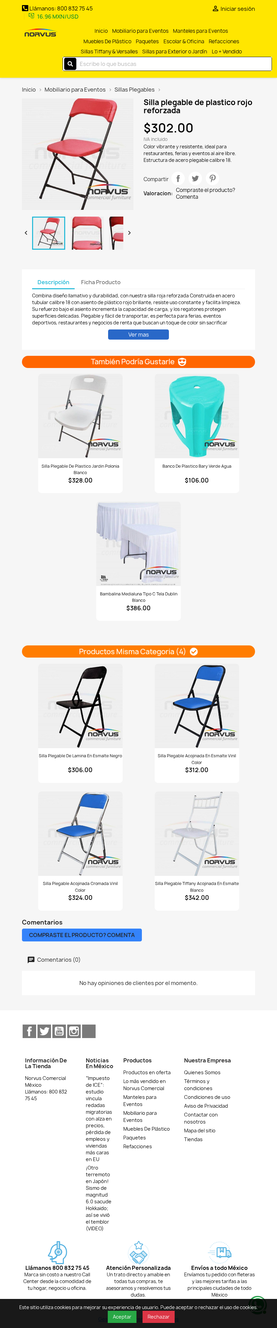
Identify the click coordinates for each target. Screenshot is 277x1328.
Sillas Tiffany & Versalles (109, 51)
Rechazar (159, 1316)
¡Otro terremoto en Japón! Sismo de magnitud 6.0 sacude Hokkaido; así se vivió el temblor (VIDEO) (98, 1198)
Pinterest (212, 178)
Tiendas (193, 1139)
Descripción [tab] (53, 282)
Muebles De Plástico (107, 41)
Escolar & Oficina (183, 41)
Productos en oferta (147, 1072)
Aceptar (122, 1316)
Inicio (101, 30)
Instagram (74, 1031)
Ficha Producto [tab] (101, 282)
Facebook (29, 1031)
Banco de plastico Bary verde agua (196, 466)
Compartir (178, 178)
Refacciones (224, 41)
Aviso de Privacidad (206, 1106)
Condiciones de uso (207, 1097)
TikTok (89, 1031)
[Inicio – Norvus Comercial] (40, 32)
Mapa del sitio (200, 1130)
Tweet (195, 178)
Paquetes (147, 41)
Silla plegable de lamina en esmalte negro (80, 756)
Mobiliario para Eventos (140, 30)
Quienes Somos (202, 1072)
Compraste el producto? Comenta (205, 193)
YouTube (59, 1031)
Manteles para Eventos (200, 30)
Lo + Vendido (227, 51)
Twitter (44, 1031)
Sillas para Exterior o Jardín (174, 51)
